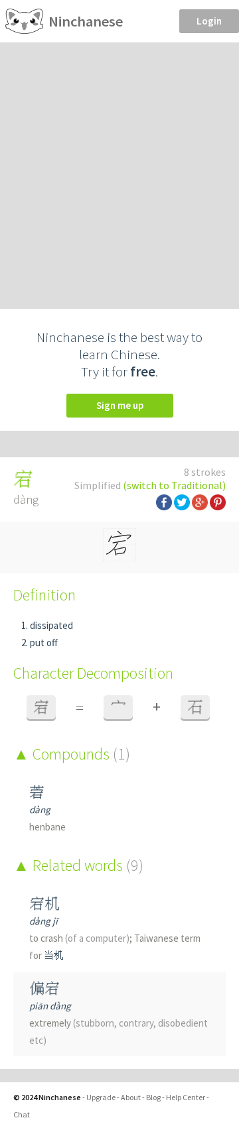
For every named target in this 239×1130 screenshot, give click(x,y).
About (131, 1097)
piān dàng (50, 1005)
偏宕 (44, 988)
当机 (54, 955)
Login (209, 21)
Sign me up (119, 405)
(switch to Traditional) (174, 485)
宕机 (44, 903)
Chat (21, 1114)
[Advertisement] (119, 168)
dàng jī (43, 921)
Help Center (185, 1097)
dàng (39, 809)
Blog (153, 1097)
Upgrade (101, 1097)
